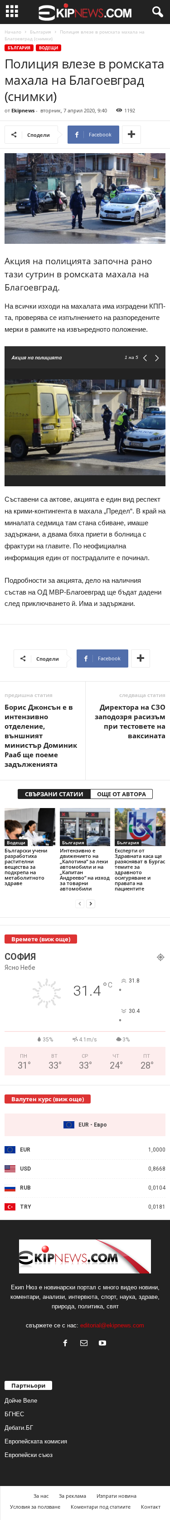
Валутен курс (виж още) (47, 1099)
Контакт (150, 1506)
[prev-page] (79, 904)
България (40, 32)
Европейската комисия (36, 1441)
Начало (13, 32)
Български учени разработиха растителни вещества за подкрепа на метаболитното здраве (26, 866)
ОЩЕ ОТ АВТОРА (121, 794)
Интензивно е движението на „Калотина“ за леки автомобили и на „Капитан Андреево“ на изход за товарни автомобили (85, 869)
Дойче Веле (21, 1400)
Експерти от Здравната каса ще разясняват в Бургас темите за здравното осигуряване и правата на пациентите (140, 869)
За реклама (72, 1495)
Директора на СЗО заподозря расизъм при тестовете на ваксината (130, 721)
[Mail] (86, 1344)
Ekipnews (22, 110)
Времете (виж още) (40, 939)
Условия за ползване (35, 1506)
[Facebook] (67, 1344)
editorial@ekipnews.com (112, 1325)
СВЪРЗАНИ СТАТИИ (54, 794)
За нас (41, 1495)
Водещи (48, 48)
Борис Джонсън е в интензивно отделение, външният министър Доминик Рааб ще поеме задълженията (41, 735)
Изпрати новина (116, 1495)
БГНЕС (14, 1414)
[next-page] (90, 904)
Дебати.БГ (19, 1427)
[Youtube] (103, 1344)
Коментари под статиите (101, 1506)
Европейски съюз (29, 1455)
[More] (131, 135)
